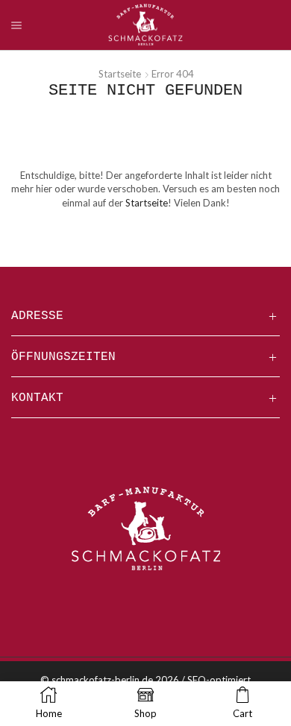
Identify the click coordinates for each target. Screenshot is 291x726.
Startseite (119, 74)
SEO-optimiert (219, 680)
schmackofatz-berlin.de (102, 680)
